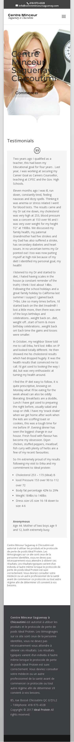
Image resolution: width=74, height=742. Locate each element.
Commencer (27, 93)
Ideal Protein (42, 710)
